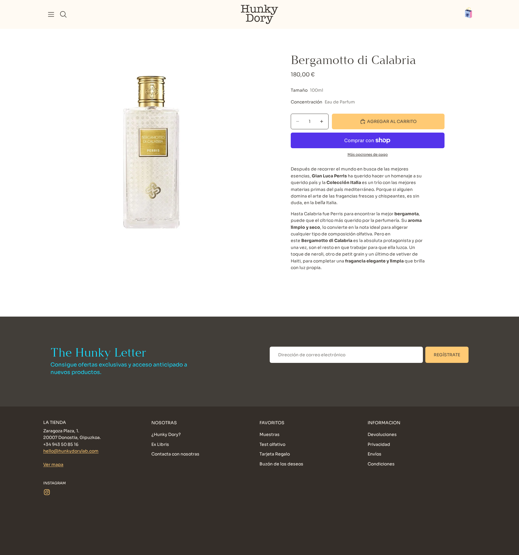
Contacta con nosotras (175, 454)
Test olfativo (272, 444)
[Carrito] (471, 14)
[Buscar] (63, 14)
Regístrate (447, 354)
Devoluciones (382, 434)
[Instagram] (46, 491)
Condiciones (381, 463)
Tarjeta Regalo (275, 454)
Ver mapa (53, 464)
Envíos (374, 454)
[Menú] (51, 14)
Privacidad (379, 444)
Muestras (270, 434)
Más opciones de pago (368, 154)
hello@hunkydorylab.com (71, 451)
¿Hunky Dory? (166, 434)
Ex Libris (160, 444)
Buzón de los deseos (281, 463)
